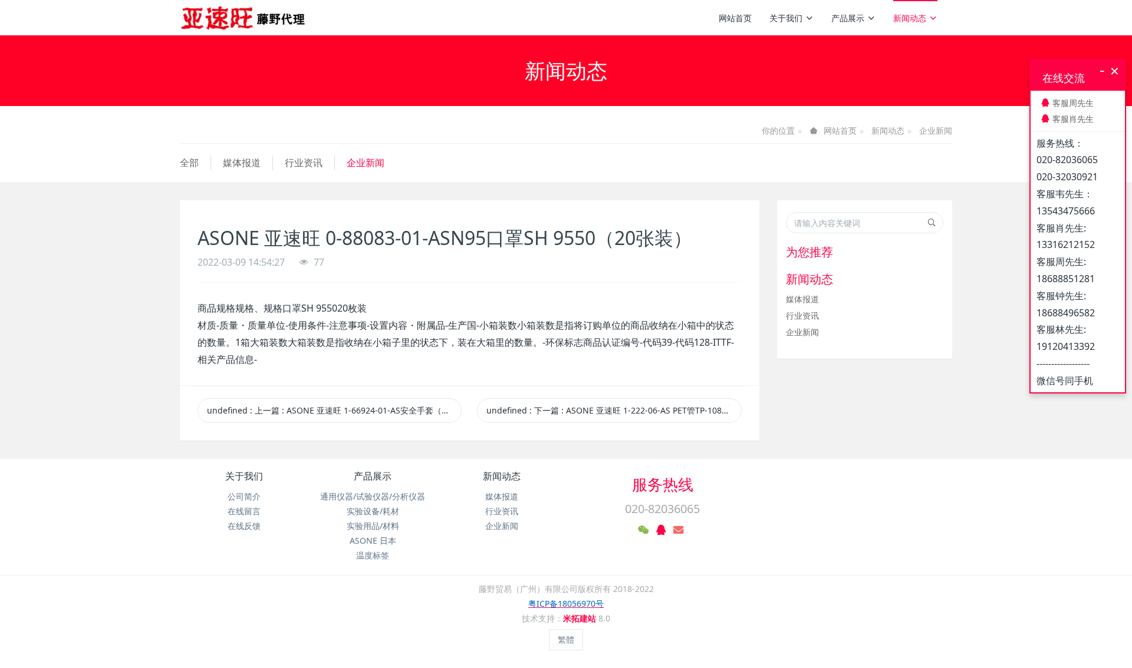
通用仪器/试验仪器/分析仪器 (372, 496)
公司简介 (244, 496)
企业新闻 (935, 130)
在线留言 (244, 511)
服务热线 (662, 484)
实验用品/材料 (373, 525)
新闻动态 (909, 18)
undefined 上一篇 (334, 410)
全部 (189, 162)
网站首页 (735, 18)
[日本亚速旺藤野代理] (244, 17)
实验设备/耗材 (373, 511)
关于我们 (785, 18)
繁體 (566, 639)
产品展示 (847, 18)
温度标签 (372, 555)
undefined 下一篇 (613, 410)
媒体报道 (242, 162)
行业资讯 (304, 162)
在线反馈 (244, 525)
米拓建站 (580, 618)
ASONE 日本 (373, 540)
